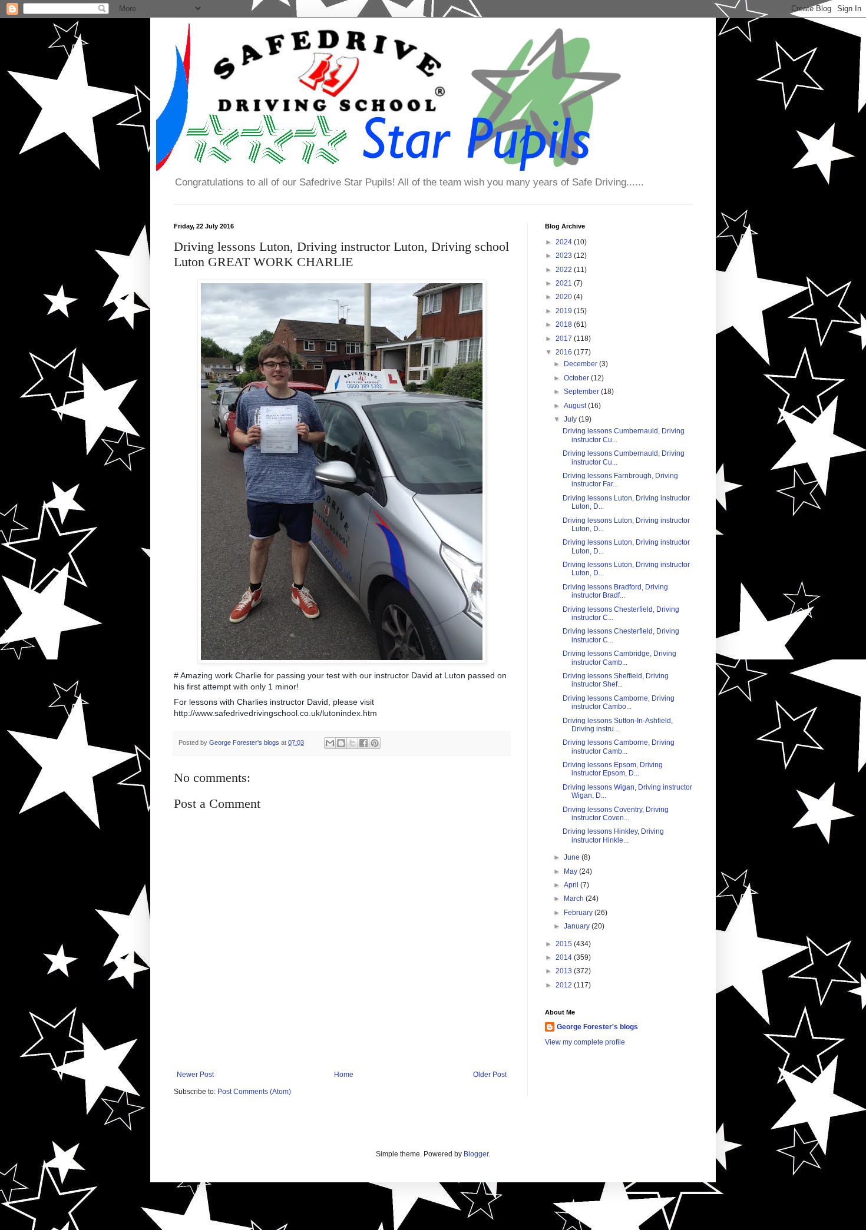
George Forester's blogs (597, 1027)
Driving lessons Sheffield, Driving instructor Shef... (616, 680)
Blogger (476, 1154)
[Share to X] (352, 743)
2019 (565, 311)
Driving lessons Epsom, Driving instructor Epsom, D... (613, 769)
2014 (565, 957)
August (576, 406)
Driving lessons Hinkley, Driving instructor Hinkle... (613, 835)
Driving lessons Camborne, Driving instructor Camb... (619, 746)
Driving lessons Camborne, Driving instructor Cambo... (619, 702)
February (579, 913)
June (572, 857)
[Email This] (330, 743)
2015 (565, 944)
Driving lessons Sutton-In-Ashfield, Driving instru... (618, 725)
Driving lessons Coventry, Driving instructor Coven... (616, 813)
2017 (565, 338)
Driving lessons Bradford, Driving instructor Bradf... (615, 591)
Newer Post (195, 1074)
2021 (565, 283)
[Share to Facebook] (363, 743)
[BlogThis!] (341, 743)
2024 (565, 242)
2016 (565, 352)
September (582, 391)
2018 (565, 324)
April (572, 885)
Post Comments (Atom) (254, 1092)
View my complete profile (585, 1042)
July (571, 419)
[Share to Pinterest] (375, 743)
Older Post (490, 1074)
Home (343, 1074)
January (577, 926)
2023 (565, 255)
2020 (565, 297)
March (575, 898)
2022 (565, 270)
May (571, 871)
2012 (565, 985)
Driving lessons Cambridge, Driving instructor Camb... (619, 657)
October (577, 378)
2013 (565, 971)
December (581, 364)
